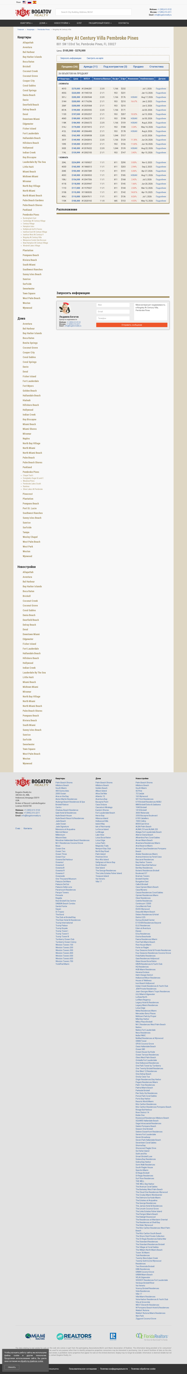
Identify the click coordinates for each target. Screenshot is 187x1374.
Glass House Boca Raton (146, 961)
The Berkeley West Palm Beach (149, 1189)
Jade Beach (61, 821)
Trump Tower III (62, 936)
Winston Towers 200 (64, 947)
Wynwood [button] (27, 307)
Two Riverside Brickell (145, 1266)
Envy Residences (143, 934)
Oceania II (60, 865)
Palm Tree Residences (145, 1085)
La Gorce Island (102, 829)
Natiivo (139, 1027)
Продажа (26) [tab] (70, 66)
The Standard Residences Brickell (150, 1244)
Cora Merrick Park (143, 906)
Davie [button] (25, 99)
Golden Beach (101, 788)
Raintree (26, 486)
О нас (17, 828)
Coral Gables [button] (29, 85)
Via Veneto (100, 879)
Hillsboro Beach (62, 785)
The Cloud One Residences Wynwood (152, 1192)
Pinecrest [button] (27, 493)
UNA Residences (143, 1269)
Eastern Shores (102, 810)
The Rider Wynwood (144, 1225)
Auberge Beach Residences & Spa (70, 802)
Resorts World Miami (144, 1101)
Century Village (28, 224)
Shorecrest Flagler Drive (146, 1148)
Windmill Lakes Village (31, 246)
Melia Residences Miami (146, 1011)
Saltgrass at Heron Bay (105, 862)
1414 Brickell (141, 810)
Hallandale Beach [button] (31, 138)
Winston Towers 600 (64, 958)
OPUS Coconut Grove (145, 1044)
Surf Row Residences (145, 1178)
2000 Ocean (61, 793)
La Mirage (100, 832)
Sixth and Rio (141, 1154)
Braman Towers (142, 876)
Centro (58, 807)
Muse (58, 846)
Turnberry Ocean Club (65, 939)
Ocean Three (61, 854)
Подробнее (161, 89)
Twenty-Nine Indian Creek (147, 1258)
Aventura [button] (27, 47)
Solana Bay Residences (146, 1159)
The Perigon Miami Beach (147, 1214)
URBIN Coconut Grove (145, 1272)
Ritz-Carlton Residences (146, 1104)
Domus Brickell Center (145, 920)
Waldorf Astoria (142, 1310)
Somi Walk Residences (145, 1165)
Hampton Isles (28, 226)
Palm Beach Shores (64, 782)
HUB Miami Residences (146, 969)
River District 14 (142, 1112)
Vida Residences (143, 1291)
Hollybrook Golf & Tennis (32, 229)
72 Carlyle (140, 793)
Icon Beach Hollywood (145, 983)
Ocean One (60, 848)
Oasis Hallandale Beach (146, 1046)
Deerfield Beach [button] (30, 104)
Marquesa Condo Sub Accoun (34, 240)
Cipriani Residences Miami (147, 895)
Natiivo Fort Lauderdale (146, 1030)
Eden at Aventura (143, 928)
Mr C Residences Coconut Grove (69, 843)
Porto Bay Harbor (143, 1099)
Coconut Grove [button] (30, 75)
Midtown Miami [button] (30, 176)
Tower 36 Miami (142, 1253)
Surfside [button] (26, 283)
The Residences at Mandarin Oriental (152, 1220)
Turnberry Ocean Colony (66, 942)
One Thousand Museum (66, 879)
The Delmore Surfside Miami (148, 1198)
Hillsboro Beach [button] (30, 142)
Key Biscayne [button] (29, 157)
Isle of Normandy (103, 826)
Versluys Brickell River (145, 1283)
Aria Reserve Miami (144, 846)
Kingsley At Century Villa (32, 237)
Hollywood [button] (27, 147)
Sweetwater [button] (28, 288)
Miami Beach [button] (29, 171)
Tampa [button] (25, 532)
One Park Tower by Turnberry (148, 1066)
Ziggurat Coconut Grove (146, 1319)
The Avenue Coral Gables (146, 1187)
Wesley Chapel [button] (30, 536)
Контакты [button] (123, 23)
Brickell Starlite (142, 879)
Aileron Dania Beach (144, 835)
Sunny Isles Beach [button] (31, 274)
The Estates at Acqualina (146, 1200)
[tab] (35, 43)
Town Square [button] (28, 293)
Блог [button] (79, 23)
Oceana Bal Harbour (64, 859)
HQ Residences (142, 967)
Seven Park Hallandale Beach (148, 1140)
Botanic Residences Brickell (147, 870)
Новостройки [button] (61, 23)
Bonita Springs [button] (30, 342)
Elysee (138, 931)
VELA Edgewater (143, 1277)
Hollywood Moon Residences (148, 978)
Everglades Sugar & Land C (33, 478)
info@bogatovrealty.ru (163, 15)
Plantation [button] (27, 250)
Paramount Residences (66, 890)
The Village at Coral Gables (147, 1247)
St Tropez (60, 912)
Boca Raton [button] (28, 61)
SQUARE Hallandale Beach (147, 1121)
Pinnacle (59, 895)
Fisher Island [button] (29, 128)
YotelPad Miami (62, 964)
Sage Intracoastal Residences (148, 1123)
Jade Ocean (61, 824)
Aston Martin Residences (66, 799)
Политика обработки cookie (143, 1369)
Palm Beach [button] (28, 457)
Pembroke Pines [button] (30, 214)
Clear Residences (143, 898)
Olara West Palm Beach (146, 1057)
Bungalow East (142, 881)
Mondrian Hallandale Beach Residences (73, 840)
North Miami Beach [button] (32, 195)
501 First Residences (144, 799)
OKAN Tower (141, 1041)
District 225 (140, 917)
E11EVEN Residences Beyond (148, 923)
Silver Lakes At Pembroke (33, 489)
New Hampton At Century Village (35, 243)
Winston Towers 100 (64, 945)
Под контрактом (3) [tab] (115, 66)
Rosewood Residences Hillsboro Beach (152, 1118)
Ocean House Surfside (145, 1052)
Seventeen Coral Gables (146, 1143)
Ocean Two (60, 851)
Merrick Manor (62, 832)
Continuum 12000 (143, 903)
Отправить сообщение (132, 325)
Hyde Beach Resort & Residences (70, 818)
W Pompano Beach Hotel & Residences (152, 1308)
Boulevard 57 (141, 873)
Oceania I (60, 862)
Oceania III (60, 868)
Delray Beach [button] (29, 109)
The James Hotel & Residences (149, 1206)
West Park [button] (27, 546)
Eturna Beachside (143, 936)
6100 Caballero (142, 818)
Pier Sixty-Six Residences (146, 1093)
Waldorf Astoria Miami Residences (150, 1313)
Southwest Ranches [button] (32, 269)
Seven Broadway (143, 1137)
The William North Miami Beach (149, 1250)
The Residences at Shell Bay (148, 1222)
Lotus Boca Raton (103, 837)
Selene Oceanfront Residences (149, 1132)
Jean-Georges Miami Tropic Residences (153, 991)
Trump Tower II (62, 934)
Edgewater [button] (27, 123)
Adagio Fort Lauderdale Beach (149, 832)
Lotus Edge (100, 840)
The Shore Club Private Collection (150, 1236)
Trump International (64, 923)
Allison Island (101, 791)
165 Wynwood (142, 796)
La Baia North (141, 997)
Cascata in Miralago (104, 807)
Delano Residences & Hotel (147, 914)
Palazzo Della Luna (64, 887)
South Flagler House (144, 1167)
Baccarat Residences (145, 859)
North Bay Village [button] (31, 185)
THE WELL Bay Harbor (145, 1184)
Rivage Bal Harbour (144, 1110)
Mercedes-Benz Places (146, 1013)
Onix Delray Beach (143, 1074)
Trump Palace (62, 925)
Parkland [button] (27, 209)
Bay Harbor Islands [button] (32, 56)
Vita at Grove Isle (143, 1302)
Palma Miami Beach (144, 1088)
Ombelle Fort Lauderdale (146, 1060)
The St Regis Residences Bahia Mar (151, 1239)
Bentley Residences (144, 868)
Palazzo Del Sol (62, 884)
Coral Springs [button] (29, 90)
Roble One (140, 1115)
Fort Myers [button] (28, 385)
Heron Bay (100, 815)
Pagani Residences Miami (147, 1082)
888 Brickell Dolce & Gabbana (148, 804)
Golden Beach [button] (29, 390)
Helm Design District (144, 975)
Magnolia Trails (102, 846)
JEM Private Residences (146, 989)
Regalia (59, 898)
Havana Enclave (142, 972)
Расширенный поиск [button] (99, 23)
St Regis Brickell (142, 1173)
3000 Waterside (142, 813)
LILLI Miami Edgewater (145, 994)
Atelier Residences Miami (147, 854)
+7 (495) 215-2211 (165, 12)
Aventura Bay (101, 799)
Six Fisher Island (142, 1151)
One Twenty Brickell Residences (149, 1068)
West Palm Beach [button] (31, 298)
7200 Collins (141, 821)
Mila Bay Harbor (142, 1019)
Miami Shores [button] (29, 428)
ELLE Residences (143, 925)
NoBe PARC (141, 1035)
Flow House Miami (143, 945)
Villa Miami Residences (145, 1297)
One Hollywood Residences (147, 1063)
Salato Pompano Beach (146, 1126)
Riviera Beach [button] (29, 260)
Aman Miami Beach (144, 840)
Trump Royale (62, 928)
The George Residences (106, 870)
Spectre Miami (142, 1170)
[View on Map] (118, 44)
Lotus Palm (100, 843)
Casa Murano (141, 890)
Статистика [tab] (156, 66)
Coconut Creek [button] (30, 71)
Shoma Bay (141, 1145)
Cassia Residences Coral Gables (149, 892)
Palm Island (101, 854)
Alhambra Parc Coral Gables (148, 837)
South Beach (101, 865)
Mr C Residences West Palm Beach (151, 1024)
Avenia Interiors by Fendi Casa (149, 857)
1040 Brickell (141, 807)
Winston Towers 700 (64, 961)
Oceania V (60, 873)
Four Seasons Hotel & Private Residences (153, 950)
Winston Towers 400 (64, 953)
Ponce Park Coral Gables (146, 1096)
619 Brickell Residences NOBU (148, 802)
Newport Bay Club (103, 848)
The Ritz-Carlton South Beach (148, 1233)
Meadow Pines (28, 481)
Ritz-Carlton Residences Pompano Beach (153, 1107)
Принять (12, 1367)
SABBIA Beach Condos (65, 903)
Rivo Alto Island (102, 859)
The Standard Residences (147, 1242)
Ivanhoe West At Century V (33, 235)
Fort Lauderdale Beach (105, 813)
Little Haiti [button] (28, 166)
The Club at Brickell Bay (66, 917)
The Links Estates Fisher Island (109, 873)
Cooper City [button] (28, 80)
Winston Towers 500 (64, 956)
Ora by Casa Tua (143, 1077)
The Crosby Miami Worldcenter (149, 1195)
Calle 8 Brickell (142, 884)
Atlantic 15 (100, 796)
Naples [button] (26, 438)
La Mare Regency (143, 1000)
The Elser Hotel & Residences (68, 920)
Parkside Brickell (143, 1090)
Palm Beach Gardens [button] (33, 200)
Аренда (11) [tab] (91, 66)
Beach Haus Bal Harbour (146, 865)
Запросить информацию (70, 58)
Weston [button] (26, 303)
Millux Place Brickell (144, 1022)
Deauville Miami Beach (145, 912)
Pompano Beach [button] (30, 255)
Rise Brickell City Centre (66, 901)
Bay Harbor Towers (144, 862)
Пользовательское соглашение (83, 1369)
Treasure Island (102, 876)
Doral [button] (25, 114)
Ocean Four (60, 857)
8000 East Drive (142, 824)
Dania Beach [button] (28, 95)
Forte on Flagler (142, 947)
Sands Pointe (61, 906)
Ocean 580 (140, 1049)
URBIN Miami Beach (144, 1275)
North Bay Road (102, 851)
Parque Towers (62, 892)
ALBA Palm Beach (143, 826)
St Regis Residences (144, 1176)
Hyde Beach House (64, 815)
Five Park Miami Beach (145, 942)
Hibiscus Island (102, 818)
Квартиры (60, 778)
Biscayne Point (102, 802)
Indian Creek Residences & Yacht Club (152, 986)
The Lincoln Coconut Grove (147, 1209)
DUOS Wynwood (143, 909)
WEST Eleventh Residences (147, 1305)
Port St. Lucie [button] (29, 508)
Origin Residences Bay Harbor (148, 1079)
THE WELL (140, 1181)
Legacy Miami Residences (147, 1005)
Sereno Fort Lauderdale (146, 1134)
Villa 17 (99, 881)
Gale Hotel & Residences (66, 813)
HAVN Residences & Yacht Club (149, 964)
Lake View (100, 835)
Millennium (60, 835)
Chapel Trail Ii (28, 475)
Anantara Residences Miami (148, 843)
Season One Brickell (144, 1129)
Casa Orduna (101, 804)
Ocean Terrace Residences (147, 1055)
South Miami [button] (28, 264)
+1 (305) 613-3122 (165, 9)
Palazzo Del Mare (63, 881)
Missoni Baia (61, 837)
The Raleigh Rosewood (146, 1217)
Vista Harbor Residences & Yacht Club (152, 1299)
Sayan (58, 909)
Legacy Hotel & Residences (147, 1002)
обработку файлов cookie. (32, 1361)
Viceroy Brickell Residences (147, 1288)
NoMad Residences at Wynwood (149, 1038)
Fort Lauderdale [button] (30, 133)
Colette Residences (144, 901)
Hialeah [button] (26, 400)
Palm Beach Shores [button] (32, 205)
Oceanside (60, 876)
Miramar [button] (26, 181)
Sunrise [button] (26, 279)
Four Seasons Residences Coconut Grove (153, 953)
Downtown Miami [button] (31, 119)
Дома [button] (42, 23)
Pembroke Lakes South (32, 484)
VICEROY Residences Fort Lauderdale (152, 1280)
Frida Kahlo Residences (146, 956)
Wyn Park (140, 1316)
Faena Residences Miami (146, 939)
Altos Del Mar (101, 793)
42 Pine (139, 791)
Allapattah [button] (27, 42)
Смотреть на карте (94, 58)
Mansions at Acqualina (65, 829)
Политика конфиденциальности (114, 1369)
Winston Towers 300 (64, 950)
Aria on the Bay (62, 796)
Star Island (100, 868)
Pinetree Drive (102, 857)
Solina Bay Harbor (143, 1162)
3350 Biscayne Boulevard (146, 815)
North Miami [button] (28, 190)
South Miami (61, 788)
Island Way (100, 824)
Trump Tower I (62, 931)
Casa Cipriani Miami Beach (147, 887)
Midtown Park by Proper (146, 1016)
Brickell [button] (26, 66)
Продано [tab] (138, 66)
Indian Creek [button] (29, 152)
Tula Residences (143, 1255)
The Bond (60, 914)
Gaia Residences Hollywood (147, 958)
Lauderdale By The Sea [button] (34, 162)
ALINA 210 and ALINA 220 (147, 829)
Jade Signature (62, 826)
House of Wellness (144, 980)
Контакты (28, 828)
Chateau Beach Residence (67, 810)
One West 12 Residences (146, 1071)
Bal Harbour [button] (28, 52)
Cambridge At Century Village (34, 221)
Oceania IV (60, 870)
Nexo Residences (143, 1033)
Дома (98, 778)
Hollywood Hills (102, 821)
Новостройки (142, 778)
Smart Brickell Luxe (144, 1156)
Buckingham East (29, 218)
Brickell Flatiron (62, 804)
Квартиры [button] (25, 23)
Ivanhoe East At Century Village (35, 232)
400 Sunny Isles (62, 791)
